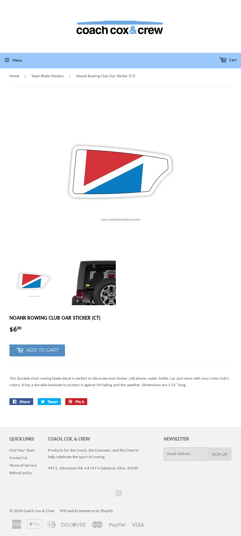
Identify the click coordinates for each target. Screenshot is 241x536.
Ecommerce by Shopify (94, 511)
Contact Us (18, 458)
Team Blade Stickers (47, 76)
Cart (232, 60)
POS (63, 511)
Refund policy (20, 473)
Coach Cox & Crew (39, 511)
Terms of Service (22, 465)
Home (14, 76)
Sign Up (220, 454)
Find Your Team (22, 450)
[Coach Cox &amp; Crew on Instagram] (119, 495)
